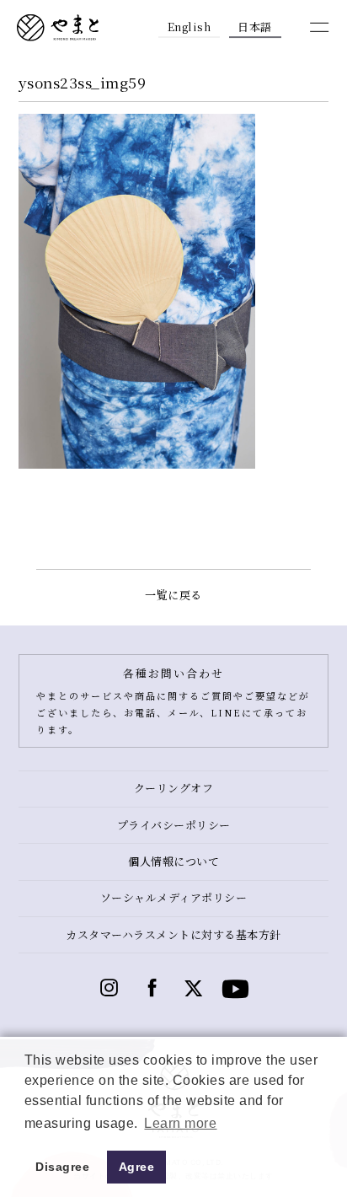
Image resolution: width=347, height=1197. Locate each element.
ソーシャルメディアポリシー (174, 897)
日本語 (255, 27)
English (189, 27)
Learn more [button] (180, 1123)
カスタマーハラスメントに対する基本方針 (173, 934)
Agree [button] (137, 1166)
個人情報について (173, 861)
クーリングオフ (174, 788)
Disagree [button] (62, 1166)
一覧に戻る (173, 595)
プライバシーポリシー (174, 825)
